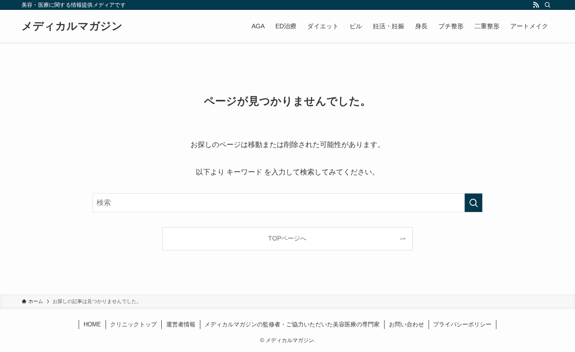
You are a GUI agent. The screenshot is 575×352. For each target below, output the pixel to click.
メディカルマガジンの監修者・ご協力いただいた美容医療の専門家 (292, 324)
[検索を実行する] (473, 202)
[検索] (547, 5)
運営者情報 (180, 324)
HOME (92, 324)
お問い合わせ (406, 324)
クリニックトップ (133, 324)
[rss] (536, 5)
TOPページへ (287, 238)
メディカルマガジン (72, 26)
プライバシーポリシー (462, 324)
